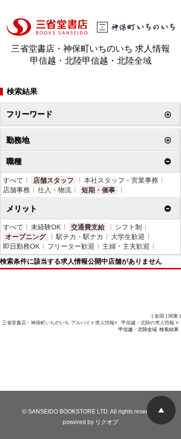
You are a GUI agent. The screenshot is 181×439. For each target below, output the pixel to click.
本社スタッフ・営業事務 (121, 180)
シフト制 (128, 227)
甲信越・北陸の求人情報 (148, 322)
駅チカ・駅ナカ (79, 236)
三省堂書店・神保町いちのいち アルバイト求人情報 (58, 322)
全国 (159, 316)
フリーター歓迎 (71, 246)
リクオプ (106, 422)
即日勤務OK (21, 246)
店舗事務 (16, 190)
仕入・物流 (54, 190)
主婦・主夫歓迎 (126, 246)
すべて (13, 180)
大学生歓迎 (128, 236)
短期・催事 (98, 190)
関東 (173, 316)
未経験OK (46, 227)
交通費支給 (88, 227)
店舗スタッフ (53, 180)
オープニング (25, 236)
